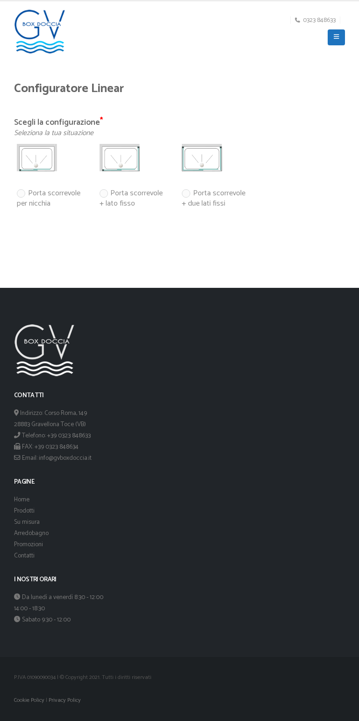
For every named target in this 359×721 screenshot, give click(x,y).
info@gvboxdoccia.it (65, 458)
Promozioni (28, 544)
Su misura (27, 522)
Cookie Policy (29, 700)
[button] (336, 37)
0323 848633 (319, 20)
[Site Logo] (39, 31)
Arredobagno (31, 533)
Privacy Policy (65, 700)
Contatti (24, 555)
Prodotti (24, 511)
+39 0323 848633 (69, 435)
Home (21, 499)
